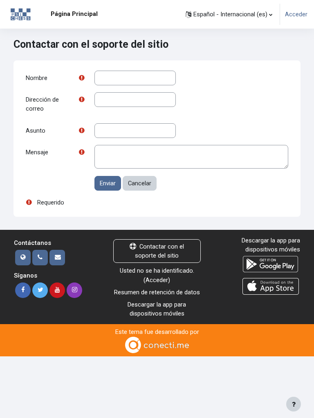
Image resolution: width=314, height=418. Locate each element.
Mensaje (37, 152)
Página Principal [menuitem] (74, 14)
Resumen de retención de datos (157, 292)
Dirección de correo (42, 104)
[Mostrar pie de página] (293, 404)
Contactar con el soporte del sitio (159, 251)
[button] (229, 14)
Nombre (36, 78)
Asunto (35, 130)
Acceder (296, 14)
